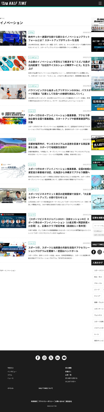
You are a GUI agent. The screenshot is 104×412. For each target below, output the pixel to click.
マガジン (10, 368)
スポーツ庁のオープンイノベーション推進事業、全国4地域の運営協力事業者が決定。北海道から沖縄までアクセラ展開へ (59, 170)
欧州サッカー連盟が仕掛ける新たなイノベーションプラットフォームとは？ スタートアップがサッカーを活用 (59, 38)
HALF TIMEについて (46, 388)
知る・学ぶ (98, 277)
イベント (10, 388)
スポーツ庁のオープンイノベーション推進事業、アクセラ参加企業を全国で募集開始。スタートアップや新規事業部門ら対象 (59, 119)
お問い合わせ (59, 401)
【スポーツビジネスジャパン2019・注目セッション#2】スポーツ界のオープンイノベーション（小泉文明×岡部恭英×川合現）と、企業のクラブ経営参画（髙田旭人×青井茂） (59, 222)
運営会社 (69, 401)
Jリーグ (97, 289)
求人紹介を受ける (71, 378)
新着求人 (68, 371)
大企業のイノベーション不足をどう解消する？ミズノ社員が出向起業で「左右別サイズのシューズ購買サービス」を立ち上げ (59, 65)
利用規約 (34, 401)
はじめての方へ (70, 381)
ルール (96, 334)
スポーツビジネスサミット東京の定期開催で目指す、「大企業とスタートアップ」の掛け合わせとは (59, 195)
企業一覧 (68, 375)
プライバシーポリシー (46, 401)
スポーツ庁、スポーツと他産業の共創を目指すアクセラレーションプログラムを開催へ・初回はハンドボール (59, 249)
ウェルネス (98, 315)
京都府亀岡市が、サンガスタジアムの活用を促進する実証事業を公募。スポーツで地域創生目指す (59, 145)
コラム (31, 32)
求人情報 (68, 368)
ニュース (32, 111)
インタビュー (33, 57)
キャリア (97, 296)
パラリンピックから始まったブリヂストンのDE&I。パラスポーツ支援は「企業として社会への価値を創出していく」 (59, 91)
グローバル (98, 283)
